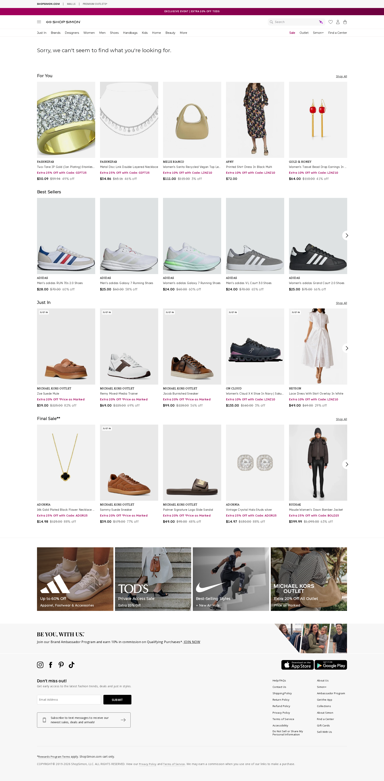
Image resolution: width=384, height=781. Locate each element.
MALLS (71, 4)
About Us (323, 680)
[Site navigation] (39, 22)
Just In (41, 33)
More (183, 33)
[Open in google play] (331, 668)
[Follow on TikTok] (71, 667)
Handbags (130, 33)
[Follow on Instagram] (40, 667)
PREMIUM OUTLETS (95, 4)
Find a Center (337, 33)
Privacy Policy (281, 712)
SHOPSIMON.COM (48, 4)
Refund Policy (281, 706)
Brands (55, 33)
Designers (72, 33)
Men (102, 33)
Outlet (304, 33)
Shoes (114, 33)
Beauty (170, 33)
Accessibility (280, 725)
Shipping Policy (282, 693)
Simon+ (318, 33)
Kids (145, 33)
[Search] (296, 22)
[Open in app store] (298, 668)
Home (156, 33)
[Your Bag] (345, 23)
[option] (66, 131)
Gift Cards (323, 725)
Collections (324, 706)
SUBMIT (117, 700)
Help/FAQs (279, 680)
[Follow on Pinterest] (61, 667)
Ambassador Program (331, 693)
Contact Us (279, 687)
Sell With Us (324, 732)
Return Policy (281, 699)
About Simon (325, 712)
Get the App (324, 699)
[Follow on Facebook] (51, 667)
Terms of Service (283, 719)
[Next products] (347, 235)
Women (89, 33)
